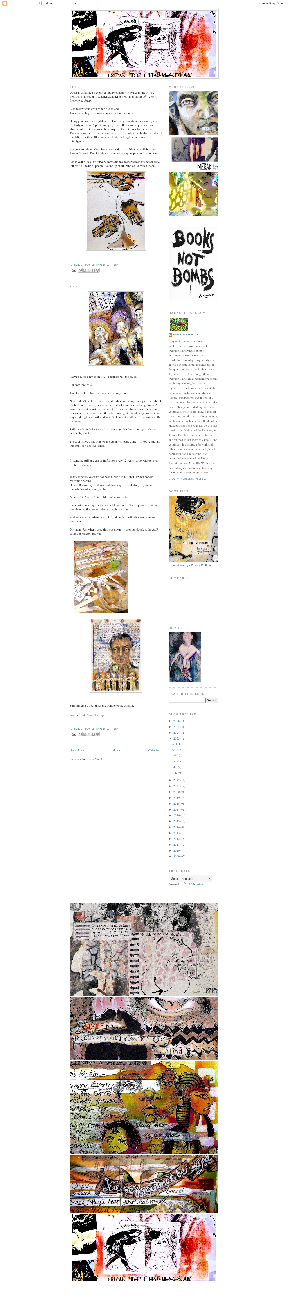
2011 (176, 845)
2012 (176, 839)
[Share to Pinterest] (97, 270)
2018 (176, 804)
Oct (174, 749)
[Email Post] (74, 270)
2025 (176, 727)
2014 (176, 827)
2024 (176, 732)
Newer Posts (77, 750)
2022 (176, 780)
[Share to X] (89, 270)
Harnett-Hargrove (185, 334)
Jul (174, 755)
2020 (176, 792)
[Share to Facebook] (93, 270)
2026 (176, 721)
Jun (174, 761)
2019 (176, 798)
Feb (175, 773)
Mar (175, 767)
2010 (176, 850)
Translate (198, 884)
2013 (176, 833)
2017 (176, 809)
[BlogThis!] (84, 270)
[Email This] (80, 270)
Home (116, 750)
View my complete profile (188, 479)
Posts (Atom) (94, 759)
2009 (176, 856)
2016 (176, 815)
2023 (176, 738)
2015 (176, 821)
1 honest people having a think (94, 265)
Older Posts (155, 750)
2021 (176, 786)
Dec (175, 744)
